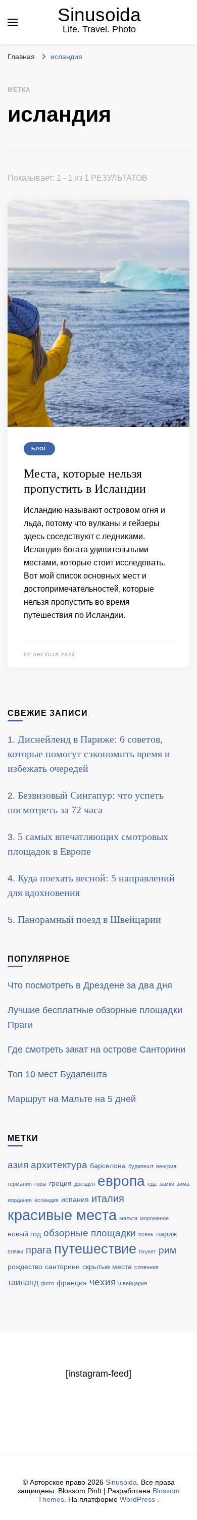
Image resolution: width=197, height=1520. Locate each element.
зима (183, 1184)
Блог (39, 448)
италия (107, 1198)
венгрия (166, 1166)
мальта (128, 1218)
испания (75, 1199)
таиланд (23, 1282)
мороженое (154, 1218)
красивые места (62, 1215)
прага (39, 1249)
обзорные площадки (89, 1233)
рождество (25, 1267)
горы (40, 1184)
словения (146, 1267)
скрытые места (107, 1267)
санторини (62, 1267)
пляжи (15, 1251)
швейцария (132, 1283)
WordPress (137, 1499)
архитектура (59, 1165)
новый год (24, 1234)
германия (20, 1184)
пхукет (147, 1251)
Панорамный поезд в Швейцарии (89, 919)
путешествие (95, 1248)
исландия (46, 1200)
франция (72, 1283)
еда (152, 1184)
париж (166, 1234)
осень (146, 1234)
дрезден (84, 1184)
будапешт (141, 1166)
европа (121, 1181)
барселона (108, 1166)
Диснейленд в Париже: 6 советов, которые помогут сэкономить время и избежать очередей (89, 753)
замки (166, 1184)
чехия (102, 1282)
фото (47, 1283)
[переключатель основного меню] (13, 22)
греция (60, 1183)
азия (18, 1165)
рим (167, 1250)
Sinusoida (99, 15)
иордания (20, 1200)
